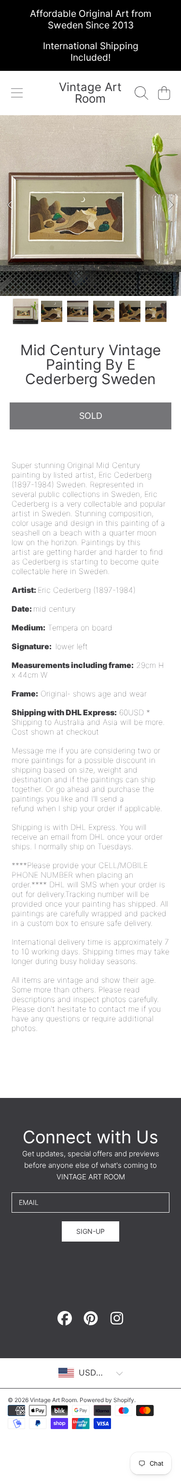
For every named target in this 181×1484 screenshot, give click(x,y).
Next (171, 205)
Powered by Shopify (107, 1400)
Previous (10, 205)
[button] (17, 93)
